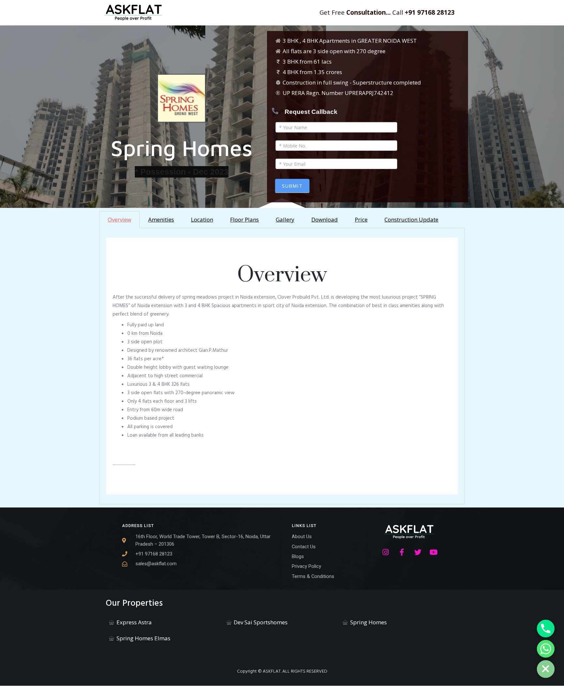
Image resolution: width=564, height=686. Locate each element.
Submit (292, 185)
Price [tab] (361, 219)
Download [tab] (324, 219)
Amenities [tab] (161, 219)
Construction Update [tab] (411, 219)
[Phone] (546, 628)
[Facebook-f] (402, 552)
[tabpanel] (282, 366)
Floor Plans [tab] (244, 219)
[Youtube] (434, 552)
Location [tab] (202, 219)
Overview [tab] (119, 219)
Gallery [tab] (285, 219)
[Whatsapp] (546, 649)
